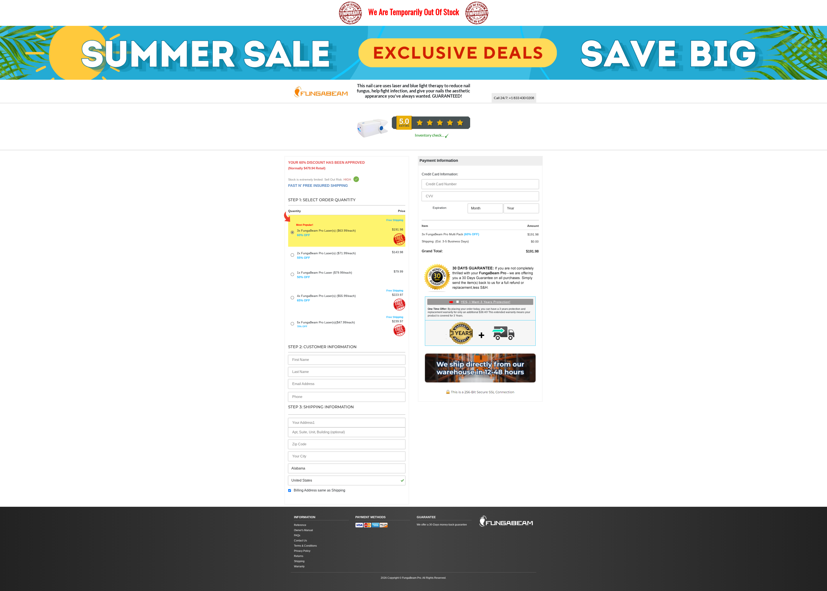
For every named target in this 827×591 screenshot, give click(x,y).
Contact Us (300, 540)
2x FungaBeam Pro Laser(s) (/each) (326, 255)
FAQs (297, 535)
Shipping (299, 561)
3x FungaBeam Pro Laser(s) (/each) (326, 233)
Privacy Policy (302, 550)
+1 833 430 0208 (514, 98)
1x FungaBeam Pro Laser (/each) (324, 275)
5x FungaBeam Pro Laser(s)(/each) (326, 324)
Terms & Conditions (305, 545)
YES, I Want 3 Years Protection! (485, 302)
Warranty (299, 566)
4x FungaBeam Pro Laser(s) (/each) (326, 298)
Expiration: (440, 207)
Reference (300, 525)
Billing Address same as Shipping (319, 490)
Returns (298, 556)
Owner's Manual (303, 530)
